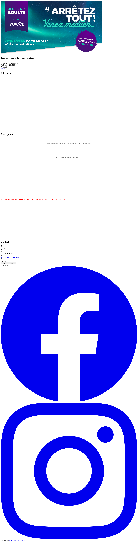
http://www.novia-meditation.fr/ (11, 257)
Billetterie (4, 69)
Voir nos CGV (21, 540)
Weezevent (12, 540)
